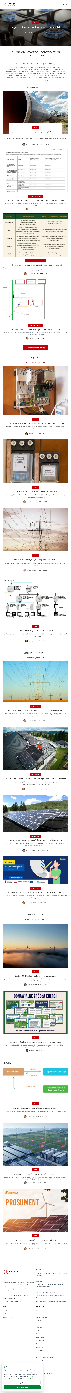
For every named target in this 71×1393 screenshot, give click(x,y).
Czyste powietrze (41, 1317)
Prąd (35, 419)
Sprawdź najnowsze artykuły (35, 348)
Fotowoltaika (35, 706)
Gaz (35, 23)
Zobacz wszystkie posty (35, 362)
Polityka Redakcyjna (60, 1373)
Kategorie (40, 1306)
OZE (35, 972)
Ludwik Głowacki (8, 1317)
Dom (37, 1330)
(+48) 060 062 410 (10, 1298)
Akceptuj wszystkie (22, 1387)
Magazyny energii (41, 1344)
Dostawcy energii (35, 196)
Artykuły (39, 1269)
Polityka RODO (48, 1373)
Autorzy (6, 1306)
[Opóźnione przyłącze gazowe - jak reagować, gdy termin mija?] (35, 112)
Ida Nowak (6, 1314)
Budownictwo (40, 1337)
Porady (38, 1320)
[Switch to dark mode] (63, 4)
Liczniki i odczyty (35, 325)
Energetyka (39, 1347)
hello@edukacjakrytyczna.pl (13, 1301)
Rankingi (38, 1354)
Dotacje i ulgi (40, 1350)
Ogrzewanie (40, 1340)
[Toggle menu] (66, 4)
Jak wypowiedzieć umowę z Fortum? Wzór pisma (51, 1301)
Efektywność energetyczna (35, 261)
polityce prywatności (29, 1378)
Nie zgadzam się (22, 1383)
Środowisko (40, 1314)
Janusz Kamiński (7, 1310)
